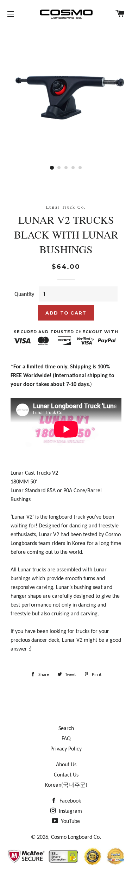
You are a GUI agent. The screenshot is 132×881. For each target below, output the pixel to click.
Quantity (24, 294)
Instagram (69, 811)
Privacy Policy (66, 749)
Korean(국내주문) (66, 785)
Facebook (69, 801)
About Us (66, 765)
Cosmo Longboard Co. (76, 837)
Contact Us (66, 775)
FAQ (66, 739)
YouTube (69, 821)
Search (66, 728)
